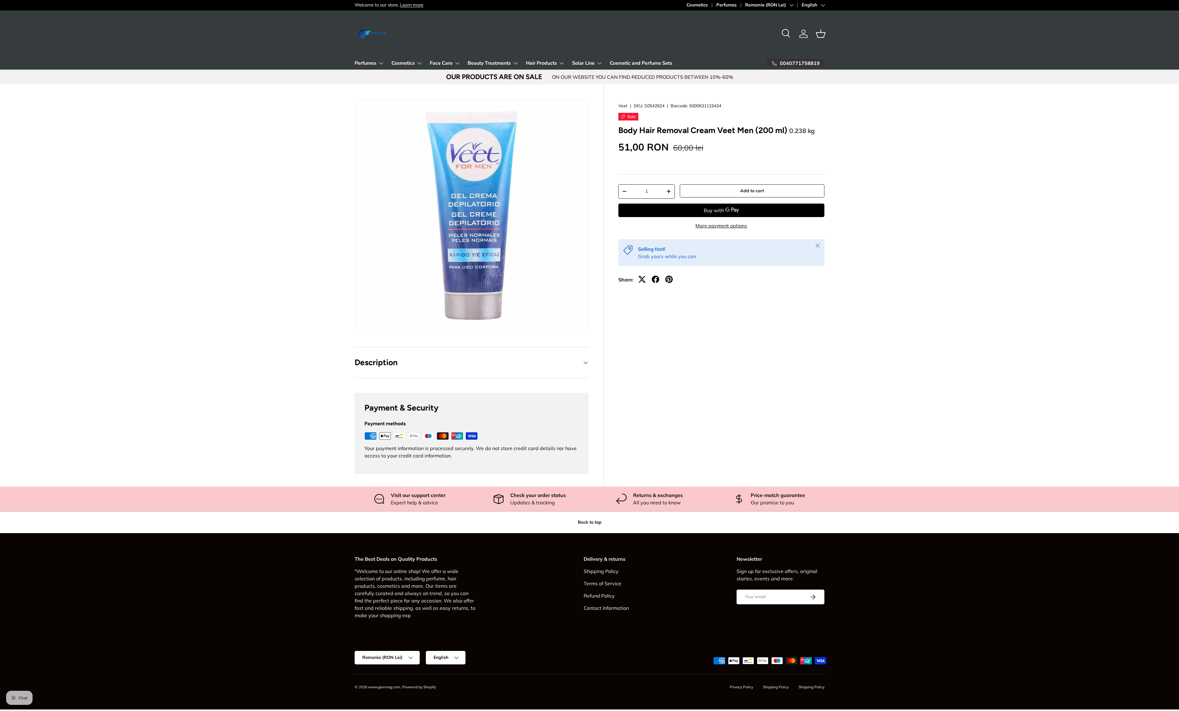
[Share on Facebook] (655, 279)
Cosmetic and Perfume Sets (641, 62)
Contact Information (606, 608)
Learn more (411, 5)
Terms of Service (602, 583)
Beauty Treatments (489, 62)
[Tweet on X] (642, 279)
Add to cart (752, 190)
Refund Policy (599, 596)
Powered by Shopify (419, 687)
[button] (820, 33)
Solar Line (583, 62)
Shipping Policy (601, 571)
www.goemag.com (384, 687)
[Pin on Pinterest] (669, 279)
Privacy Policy (741, 687)
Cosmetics (697, 5)
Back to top (589, 522)
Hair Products (541, 62)
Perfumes (726, 5)
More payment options (721, 225)
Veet (623, 106)
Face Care (441, 62)
